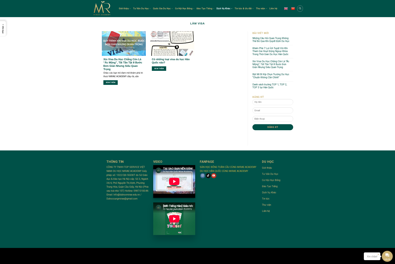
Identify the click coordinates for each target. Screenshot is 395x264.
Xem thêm (110, 82)
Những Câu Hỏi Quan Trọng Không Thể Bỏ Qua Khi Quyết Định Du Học (270, 40)
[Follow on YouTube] (213, 175)
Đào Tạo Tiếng (204, 8)
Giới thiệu (124, 8)
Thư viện (260, 8)
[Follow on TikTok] (208, 175)
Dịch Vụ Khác (223, 8)
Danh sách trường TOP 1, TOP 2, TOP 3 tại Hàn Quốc (269, 86)
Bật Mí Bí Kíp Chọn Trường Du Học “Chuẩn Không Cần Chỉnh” (270, 76)
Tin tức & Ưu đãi (243, 8)
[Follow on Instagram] (202, 175)
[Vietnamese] (293, 8)
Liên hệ (273, 8)
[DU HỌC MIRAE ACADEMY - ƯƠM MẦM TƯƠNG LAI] (103, 8)
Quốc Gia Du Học (162, 8)
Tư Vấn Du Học (141, 8)
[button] (3, 28)
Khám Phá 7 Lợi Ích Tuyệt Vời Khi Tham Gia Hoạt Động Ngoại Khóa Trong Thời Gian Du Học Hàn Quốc (270, 51)
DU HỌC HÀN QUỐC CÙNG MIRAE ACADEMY (224, 171)
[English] (286, 8)
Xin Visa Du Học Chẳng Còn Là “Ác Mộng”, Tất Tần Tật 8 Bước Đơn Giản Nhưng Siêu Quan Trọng (270, 64)
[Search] (300, 8)
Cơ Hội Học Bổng (183, 8)
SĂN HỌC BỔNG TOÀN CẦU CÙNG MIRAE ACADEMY (228, 167)
